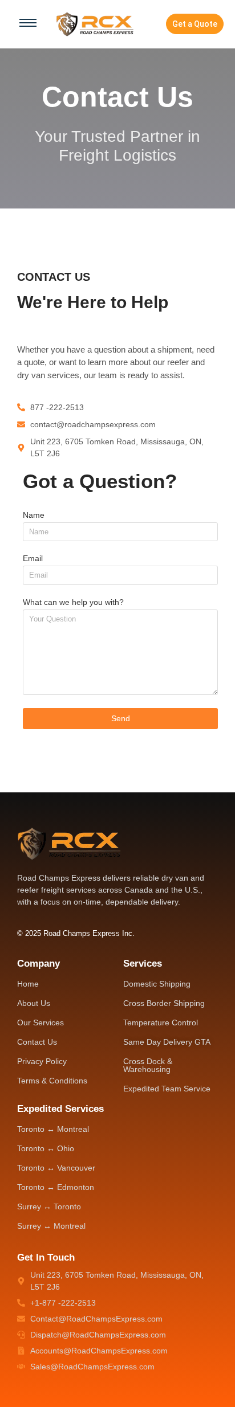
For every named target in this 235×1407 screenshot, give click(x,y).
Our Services (40, 1022)
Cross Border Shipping (164, 1003)
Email (33, 558)
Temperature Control (160, 1022)
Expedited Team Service (166, 1088)
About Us (33, 1003)
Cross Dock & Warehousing (147, 1065)
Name (33, 515)
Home (28, 983)
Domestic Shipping (157, 983)
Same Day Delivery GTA (166, 1041)
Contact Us (37, 1041)
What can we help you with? (73, 602)
